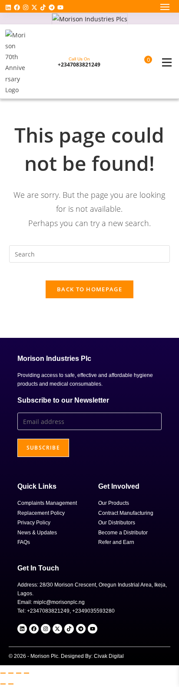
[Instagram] (26, 7)
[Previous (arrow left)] (3, 684)
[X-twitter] (34, 7)
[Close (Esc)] (26, 673)
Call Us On (79, 59)
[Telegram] (52, 7)
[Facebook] (17, 7)
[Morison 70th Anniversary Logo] (16, 62)
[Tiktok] (43, 7)
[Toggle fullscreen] (11, 673)
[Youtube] (60, 7)
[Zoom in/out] (3, 673)
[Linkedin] (8, 7)
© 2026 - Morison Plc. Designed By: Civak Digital (66, 656)
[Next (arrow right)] (11, 684)
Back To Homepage (89, 289)
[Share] (19, 673)
